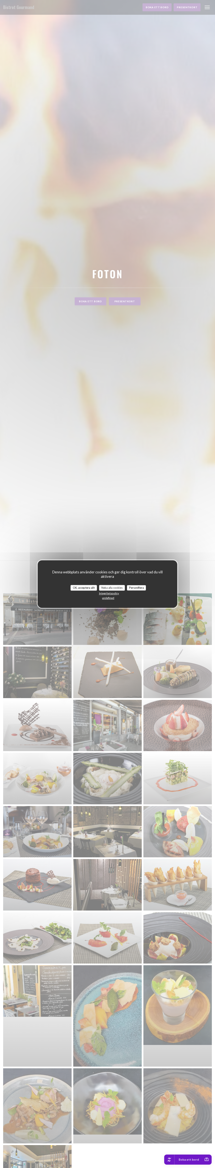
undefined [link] (108, 598)
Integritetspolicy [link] (109, 593)
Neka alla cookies (112, 587)
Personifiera (136, 587)
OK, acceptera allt (84, 587)
